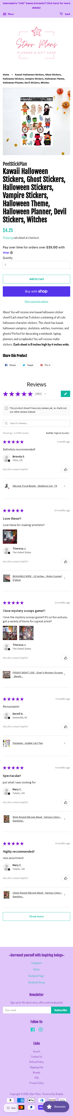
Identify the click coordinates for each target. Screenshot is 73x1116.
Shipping (8, 237)
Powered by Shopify (52, 1093)
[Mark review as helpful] (65, 469)
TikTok (36, 969)
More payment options (36, 301)
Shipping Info (36, 1067)
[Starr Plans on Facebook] (33, 1030)
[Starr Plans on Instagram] (41, 1030)
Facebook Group (36, 982)
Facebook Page (36, 975)
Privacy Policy (36, 1082)
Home (6, 74)
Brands (36, 1072)
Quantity (8, 258)
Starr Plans (35, 1093)
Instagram (36, 962)
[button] (45, 394)
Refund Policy (36, 1061)
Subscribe (60, 1010)
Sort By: (50, 433)
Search (36, 1051)
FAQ (36, 1077)
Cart (67, 14)
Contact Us (36, 1056)
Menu (10, 13)
